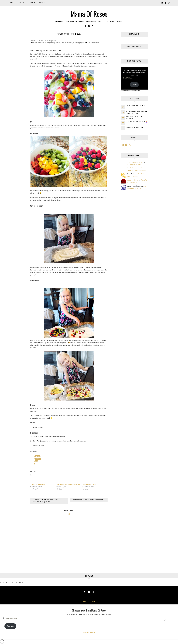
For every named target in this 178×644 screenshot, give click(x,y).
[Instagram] (162, 3)
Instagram (31, 3)
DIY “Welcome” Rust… (134, 164)
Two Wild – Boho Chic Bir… (136, 170)
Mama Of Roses (89, 13)
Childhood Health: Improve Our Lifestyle (68, 484)
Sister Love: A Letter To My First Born (88, 500)
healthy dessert (55, 43)
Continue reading (89, 632)
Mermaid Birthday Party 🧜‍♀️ (136, 122)
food (39, 43)
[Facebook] (165, 3)
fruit (43, 43)
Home (11, 3)
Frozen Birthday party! (38, 484)
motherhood (68, 43)
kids (62, 43)
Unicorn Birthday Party (90, 484)
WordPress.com (89, 601)
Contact (42, 3)
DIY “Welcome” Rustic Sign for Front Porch (136, 112)
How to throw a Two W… (135, 168)
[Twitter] (168, 3)
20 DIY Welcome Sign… (135, 162)
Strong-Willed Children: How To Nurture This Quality (47, 501)
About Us (20, 3)
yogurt (81, 43)
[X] (129, 145)
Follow (134, 84)
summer (75, 43)
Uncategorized (51, 41)
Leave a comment (93, 43)
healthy (47, 43)
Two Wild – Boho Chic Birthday (134, 117)
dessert (34, 43)
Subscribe (10, 626)
